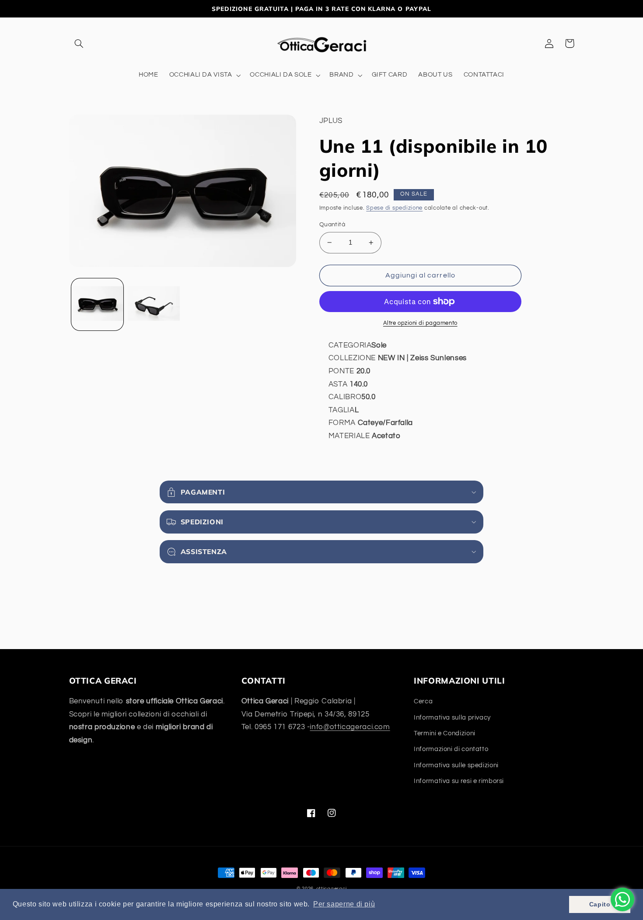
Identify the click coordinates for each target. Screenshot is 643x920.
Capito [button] (600, 904)
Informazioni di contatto (451, 749)
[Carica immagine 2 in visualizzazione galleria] (154, 304)
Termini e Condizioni (444, 733)
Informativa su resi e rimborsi (459, 781)
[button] (79, 43)
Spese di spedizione (394, 208)
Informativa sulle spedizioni (456, 765)
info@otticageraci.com (350, 727)
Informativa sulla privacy (452, 717)
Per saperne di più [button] (344, 904)
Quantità (332, 224)
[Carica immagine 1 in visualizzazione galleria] (97, 304)
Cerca (423, 701)
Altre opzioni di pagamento (420, 323)
